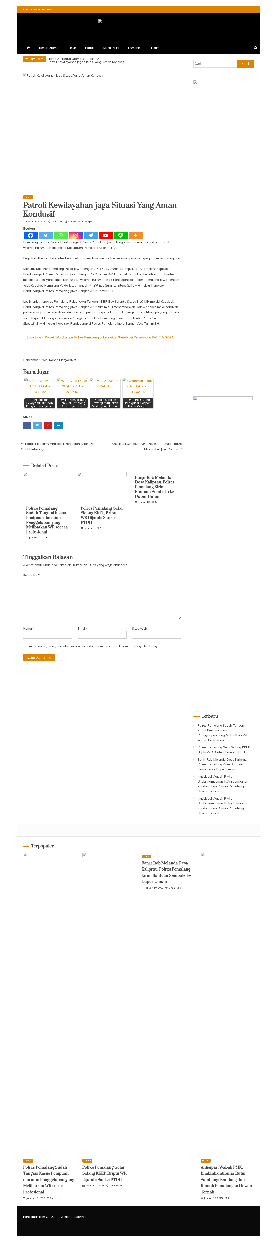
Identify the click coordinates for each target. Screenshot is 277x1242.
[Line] (121, 235)
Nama (28, 628)
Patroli (89, 48)
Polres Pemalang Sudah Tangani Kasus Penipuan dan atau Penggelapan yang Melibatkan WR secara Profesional (47, 520)
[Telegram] (91, 235)
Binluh (71, 48)
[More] (136, 235)
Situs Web (139, 628)
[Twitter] (46, 235)
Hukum (154, 48)
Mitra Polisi (111, 48)
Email (83, 628)
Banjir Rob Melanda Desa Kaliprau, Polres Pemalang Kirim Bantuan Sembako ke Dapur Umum (155, 487)
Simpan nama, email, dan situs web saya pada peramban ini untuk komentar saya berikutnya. (93, 646)
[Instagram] (76, 235)
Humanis (134, 48)
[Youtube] (106, 235)
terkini (28, 197)
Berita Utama (48, 48)
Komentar (31, 575)
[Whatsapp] (61, 235)
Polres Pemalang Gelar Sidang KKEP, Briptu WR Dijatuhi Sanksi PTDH (102, 515)
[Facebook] (31, 235)
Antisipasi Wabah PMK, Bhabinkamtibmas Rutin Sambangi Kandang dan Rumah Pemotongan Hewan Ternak (226, 1180)
